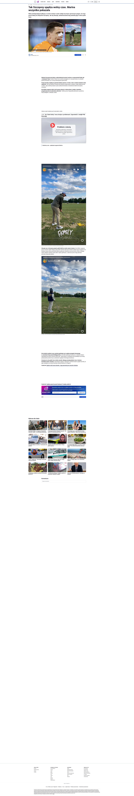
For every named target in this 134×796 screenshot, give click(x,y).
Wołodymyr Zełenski (87, 775)
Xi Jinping (85, 774)
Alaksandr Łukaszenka (87, 773)
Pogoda (62, 1)
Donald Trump (86, 769)
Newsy (68, 768)
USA (51, 776)
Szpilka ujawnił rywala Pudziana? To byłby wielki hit (59, 384)
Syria (51, 774)
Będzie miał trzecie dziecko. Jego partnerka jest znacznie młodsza (62, 365)
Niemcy (52, 777)
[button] (91, 1)
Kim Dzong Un (86, 768)
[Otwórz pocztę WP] (88, 2)
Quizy (53, 1)
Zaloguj (95, 1)
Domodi (35, 768)
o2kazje (48, 1)
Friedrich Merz (86, 776)
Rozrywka (58, 1)
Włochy (52, 773)
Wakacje (68, 776)
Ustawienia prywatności (83, 786)
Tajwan (52, 775)
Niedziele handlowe (70, 769)
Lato (67, 775)
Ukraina (52, 769)
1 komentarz (78, 54)
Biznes (67, 1)
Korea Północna (53, 768)
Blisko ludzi (43, 1)
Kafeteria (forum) (36, 769)
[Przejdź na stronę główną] (35, 2)
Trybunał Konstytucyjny (70, 773)
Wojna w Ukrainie (69, 774)
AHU (32, 54)
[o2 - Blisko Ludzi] (39, 2)
